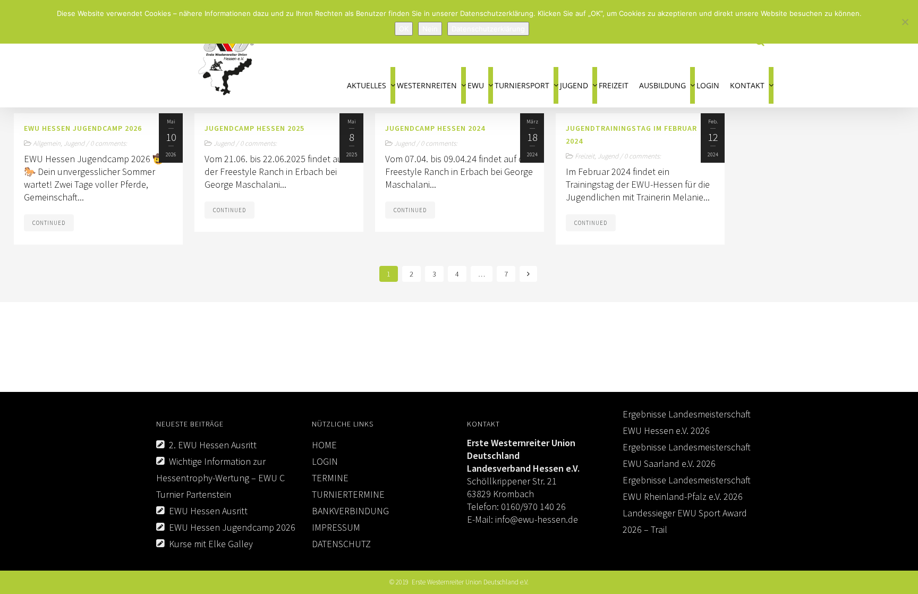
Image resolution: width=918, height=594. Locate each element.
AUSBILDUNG (662, 85)
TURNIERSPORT (522, 85)
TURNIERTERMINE (348, 494)
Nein (430, 28)
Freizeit (584, 156)
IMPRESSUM (336, 527)
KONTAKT (747, 85)
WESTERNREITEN (427, 85)
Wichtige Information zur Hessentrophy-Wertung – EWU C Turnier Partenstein (220, 477)
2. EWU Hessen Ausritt (213, 445)
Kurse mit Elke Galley (211, 544)
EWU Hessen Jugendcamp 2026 (232, 527)
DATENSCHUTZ (341, 544)
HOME (324, 445)
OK (404, 28)
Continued (48, 223)
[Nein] (904, 21)
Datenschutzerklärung (488, 28)
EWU (476, 85)
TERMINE (330, 478)
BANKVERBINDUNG (350, 511)
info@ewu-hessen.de (535, 519)
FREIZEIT (613, 85)
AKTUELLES (366, 85)
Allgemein (47, 143)
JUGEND (574, 85)
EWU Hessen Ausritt (208, 511)
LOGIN (707, 85)
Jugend (74, 143)
